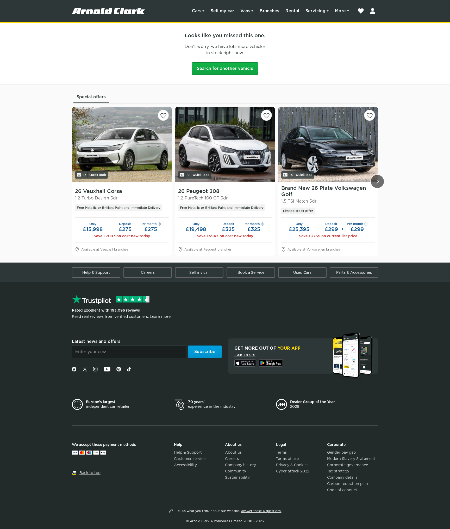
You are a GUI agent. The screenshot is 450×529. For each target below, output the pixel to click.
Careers (148, 272)
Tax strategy (338, 471)
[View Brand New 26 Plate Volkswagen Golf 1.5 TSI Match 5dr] (328, 144)
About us (233, 452)
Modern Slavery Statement (351, 459)
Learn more (244, 354)
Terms (281, 452)
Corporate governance (347, 465)
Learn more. (160, 316)
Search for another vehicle (225, 68)
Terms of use (287, 459)
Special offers (91, 96)
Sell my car (222, 10)
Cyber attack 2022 (292, 471)
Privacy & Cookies (292, 465)
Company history (240, 465)
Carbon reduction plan (347, 484)
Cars (196, 10)
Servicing (315, 10)
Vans (245, 10)
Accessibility (185, 465)
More (340, 10)
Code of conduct (342, 490)
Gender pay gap (341, 452)
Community (235, 471)
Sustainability (237, 477)
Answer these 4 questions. (261, 511)
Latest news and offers (96, 341)
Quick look (94, 175)
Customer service (189, 459)
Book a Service (251, 272)
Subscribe (204, 351)
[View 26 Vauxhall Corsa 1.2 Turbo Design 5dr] (122, 144)
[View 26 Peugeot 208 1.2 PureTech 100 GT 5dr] (225, 144)
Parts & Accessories (354, 272)
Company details (342, 477)
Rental (292, 10)
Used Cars (302, 272)
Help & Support (96, 272)
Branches (269, 10)
